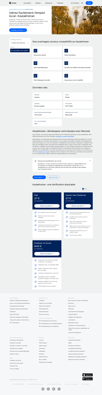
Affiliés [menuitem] (70, 343)
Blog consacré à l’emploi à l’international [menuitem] (78, 300)
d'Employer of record (43, 152)
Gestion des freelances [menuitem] (45, 306)
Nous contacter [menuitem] (43, 359)
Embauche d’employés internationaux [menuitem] (19, 300)
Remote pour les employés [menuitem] (16, 363)
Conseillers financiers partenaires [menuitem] (76, 351)
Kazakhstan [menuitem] (29, 9)
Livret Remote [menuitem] (71, 320)
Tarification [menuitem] (42, 300)
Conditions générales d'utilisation (54, 384)
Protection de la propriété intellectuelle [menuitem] (19, 351)
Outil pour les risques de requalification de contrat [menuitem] (78, 329)
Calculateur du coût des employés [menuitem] (76, 325)
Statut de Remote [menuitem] (43, 356)
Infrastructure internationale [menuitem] (16, 340)
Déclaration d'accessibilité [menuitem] (45, 362)
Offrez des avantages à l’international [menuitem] (19, 317)
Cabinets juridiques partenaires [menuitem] (76, 354)
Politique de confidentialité (19, 384)
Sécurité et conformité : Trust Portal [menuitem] (18, 345)
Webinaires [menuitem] (71, 308)
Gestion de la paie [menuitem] (14, 314)
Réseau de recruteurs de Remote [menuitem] (76, 359)
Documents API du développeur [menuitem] (76, 311)
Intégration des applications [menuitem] (75, 317)
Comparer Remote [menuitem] (72, 314)
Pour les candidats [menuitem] (14, 368)
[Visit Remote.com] (12, 3)
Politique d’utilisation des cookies (35, 384)
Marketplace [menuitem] (42, 351)
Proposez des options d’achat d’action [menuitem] (19, 320)
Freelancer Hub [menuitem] (14, 366)
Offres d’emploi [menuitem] (43, 343)
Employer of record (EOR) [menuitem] (45, 303)
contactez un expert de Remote (65, 136)
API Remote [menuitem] (13, 311)
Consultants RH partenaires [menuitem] (75, 348)
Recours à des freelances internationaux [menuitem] (20, 303)
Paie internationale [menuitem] (43, 308)
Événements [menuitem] (42, 348)
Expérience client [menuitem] (14, 354)
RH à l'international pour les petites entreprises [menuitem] (50, 323)
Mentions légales (85, 384)
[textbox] (87, 189)
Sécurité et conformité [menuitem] (15, 343)
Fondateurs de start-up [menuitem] (15, 360)
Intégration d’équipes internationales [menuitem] (19, 308)
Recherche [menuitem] (71, 303)
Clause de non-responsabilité (71, 384)
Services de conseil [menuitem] (44, 314)
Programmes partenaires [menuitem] (74, 340)
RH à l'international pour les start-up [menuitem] (48, 320)
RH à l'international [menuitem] (14, 322)
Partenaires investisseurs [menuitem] (74, 345)
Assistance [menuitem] (41, 354)
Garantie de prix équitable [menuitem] (16, 348)
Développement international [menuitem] (17, 306)
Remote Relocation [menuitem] (43, 311)
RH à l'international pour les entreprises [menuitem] (48, 326)
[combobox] (87, 189)
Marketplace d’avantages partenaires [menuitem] (77, 356)
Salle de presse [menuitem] (43, 345)
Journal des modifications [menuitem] (74, 332)
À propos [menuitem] (41, 340)
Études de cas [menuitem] (71, 306)
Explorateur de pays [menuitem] (16, 9)
